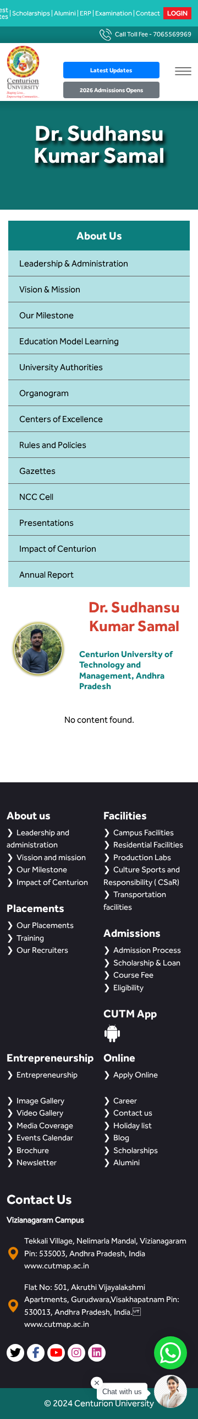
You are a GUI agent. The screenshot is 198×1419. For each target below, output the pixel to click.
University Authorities (61, 367)
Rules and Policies (52, 445)
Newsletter (36, 1162)
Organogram (44, 393)
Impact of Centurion (57, 548)
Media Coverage (44, 1125)
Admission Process (147, 950)
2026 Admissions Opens (111, 90)
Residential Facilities (148, 845)
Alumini (65, 13)
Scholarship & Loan (146, 963)
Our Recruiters (42, 950)
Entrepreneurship (47, 1075)
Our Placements (45, 925)
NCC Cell (36, 497)
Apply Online (135, 1075)
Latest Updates (111, 70)
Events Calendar (44, 1138)
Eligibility (128, 988)
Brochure (32, 1150)
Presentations (46, 523)
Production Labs (142, 857)
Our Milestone (46, 315)
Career (125, 1101)
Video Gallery (39, 1113)
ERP (85, 13)
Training (30, 938)
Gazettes (37, 471)
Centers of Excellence (61, 419)
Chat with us (122, 1392)
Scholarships (31, 13)
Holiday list (132, 1125)
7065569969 (172, 34)
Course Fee (133, 975)
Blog (121, 1138)
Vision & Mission (49, 289)
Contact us (132, 1113)
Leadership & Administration (73, 263)
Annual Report (46, 574)
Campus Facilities (143, 832)
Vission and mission (51, 857)
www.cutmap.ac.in (56, 1266)
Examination (113, 13)
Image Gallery (40, 1101)
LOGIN (177, 13)
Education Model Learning (69, 341)
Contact (148, 13)
